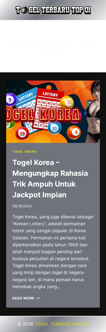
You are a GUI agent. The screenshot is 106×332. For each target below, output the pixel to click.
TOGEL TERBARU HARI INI (62, 324)
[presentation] (53, 112)
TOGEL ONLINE (24, 151)
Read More (26, 298)
